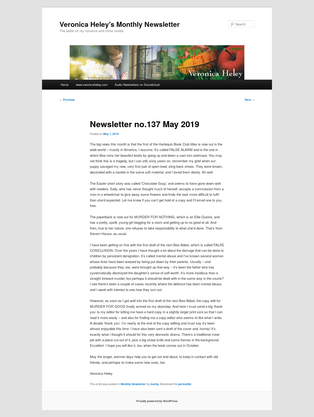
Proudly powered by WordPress (157, 401)
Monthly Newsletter (133, 384)
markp (154, 384)
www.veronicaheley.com (92, 84)
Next (249, 100)
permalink (184, 384)
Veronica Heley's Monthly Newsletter (120, 24)
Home (65, 84)
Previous (67, 100)
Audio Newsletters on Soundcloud (137, 84)
